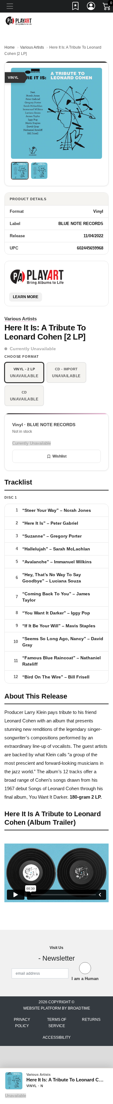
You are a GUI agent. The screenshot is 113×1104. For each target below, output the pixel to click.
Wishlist (59, 456)
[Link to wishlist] (75, 7)
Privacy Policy (22, 1022)
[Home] (19, 20)
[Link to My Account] (91, 7)
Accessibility (57, 1037)
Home (9, 47)
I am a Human (85, 978)
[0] (107, 7)
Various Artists (32, 47)
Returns (91, 1019)
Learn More (25, 297)
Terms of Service (56, 1022)
